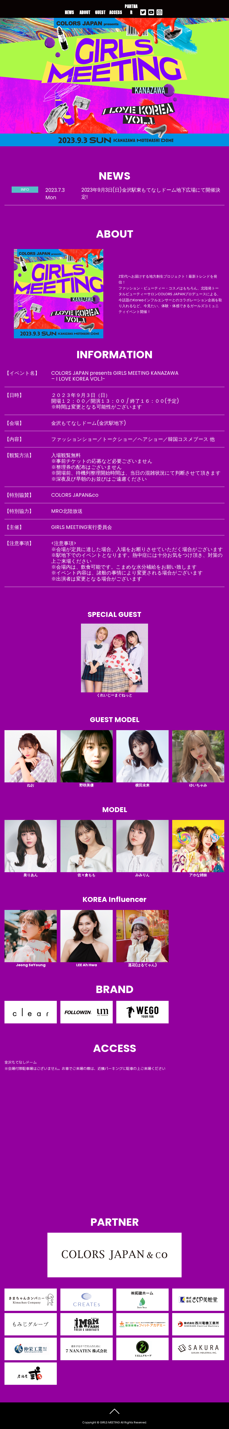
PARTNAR (131, 9)
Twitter (143, 12)
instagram (159, 12)
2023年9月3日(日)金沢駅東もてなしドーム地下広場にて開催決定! (150, 193)
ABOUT (85, 12)
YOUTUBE (151, 12)
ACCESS (115, 12)
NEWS (69, 12)
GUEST (100, 12)
